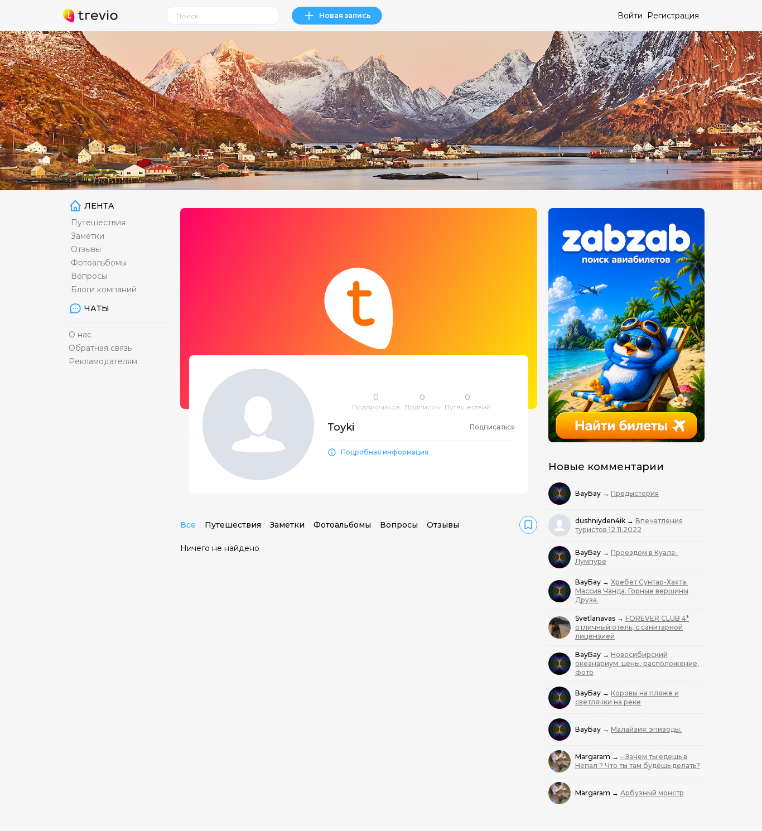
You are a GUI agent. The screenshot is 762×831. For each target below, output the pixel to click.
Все (188, 525)
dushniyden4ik (601, 520)
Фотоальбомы (99, 263)
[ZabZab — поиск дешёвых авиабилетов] (626, 325)
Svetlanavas (596, 618)
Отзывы (86, 249)
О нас (80, 335)
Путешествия (98, 223)
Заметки (87, 236)
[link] (528, 525)
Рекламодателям (103, 361)
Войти (630, 16)
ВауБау (588, 493)
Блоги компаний (104, 289)
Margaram (593, 756)
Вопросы (89, 276)
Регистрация (673, 16)
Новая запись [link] (344, 15)
